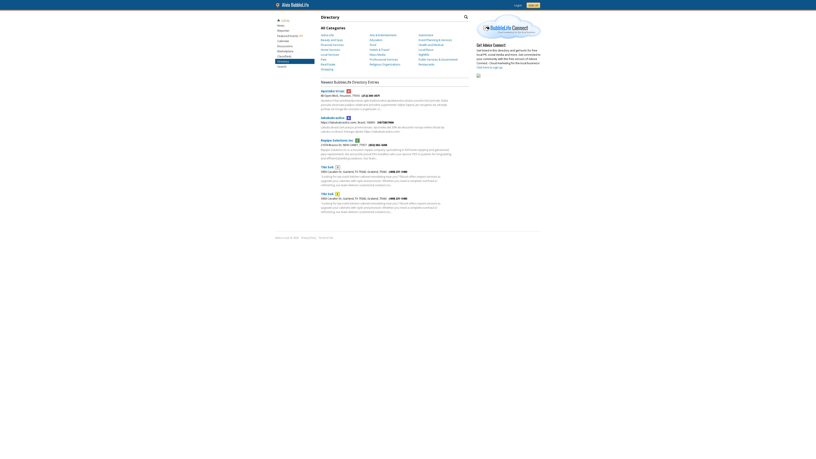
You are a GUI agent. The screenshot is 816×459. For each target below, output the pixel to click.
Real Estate (328, 64)
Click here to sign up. (490, 67)
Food (373, 45)
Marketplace (285, 51)
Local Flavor (426, 50)
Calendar (283, 41)
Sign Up (533, 5)
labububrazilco (335, 118)
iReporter (283, 31)
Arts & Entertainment (383, 35)
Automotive (426, 35)
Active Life (327, 35)
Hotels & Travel (379, 50)
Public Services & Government (438, 59)
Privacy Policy (308, 237)
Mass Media (377, 55)
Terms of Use (326, 237)
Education (376, 40)
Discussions (285, 46)
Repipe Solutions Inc (339, 140)
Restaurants (427, 64)
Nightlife (424, 55)
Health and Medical (431, 45)
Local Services (330, 55)
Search (281, 66)
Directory (283, 61)
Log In (518, 5)
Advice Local (282, 237)
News (281, 25)
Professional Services (384, 59)
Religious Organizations (385, 64)
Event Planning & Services (435, 40)
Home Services (330, 50)
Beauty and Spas (332, 40)
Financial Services (332, 45)
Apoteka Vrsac (335, 91)
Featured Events (287, 36)
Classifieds (284, 56)
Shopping (327, 69)
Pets (324, 59)
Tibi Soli (330, 167)
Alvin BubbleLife (295, 4)
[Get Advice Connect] (509, 38)
